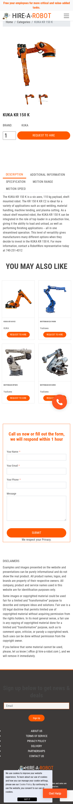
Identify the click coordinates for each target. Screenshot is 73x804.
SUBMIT (36, 533)
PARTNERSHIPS (36, 751)
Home (9, 22)
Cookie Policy (25, 784)
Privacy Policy (36, 741)
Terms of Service (36, 736)
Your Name (12, 451)
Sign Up (36, 718)
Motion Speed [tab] (16, 189)
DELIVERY (36, 746)
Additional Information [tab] (47, 174)
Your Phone (13, 479)
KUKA (25, 125)
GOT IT (27, 799)
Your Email (12, 465)
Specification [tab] (16, 182)
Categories (23, 22)
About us (36, 731)
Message (11, 493)
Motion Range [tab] (43, 182)
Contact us (36, 756)
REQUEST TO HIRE (44, 135)
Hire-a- (31, 16)
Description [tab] (14, 174)
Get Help (55, 793)
